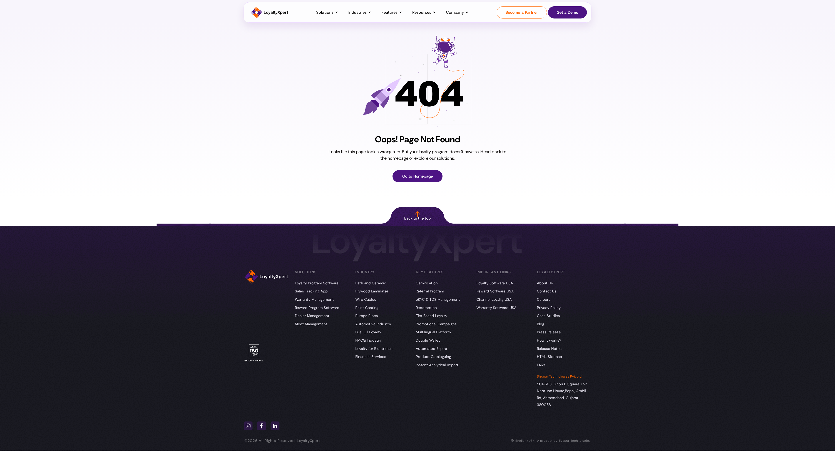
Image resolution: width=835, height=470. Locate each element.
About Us (545, 283)
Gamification (427, 283)
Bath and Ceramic (370, 283)
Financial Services (370, 356)
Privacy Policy (549, 307)
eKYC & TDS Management (438, 299)
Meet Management (311, 324)
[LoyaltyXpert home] (269, 12)
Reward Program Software (317, 307)
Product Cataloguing (433, 356)
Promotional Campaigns (436, 324)
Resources (422, 12)
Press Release (549, 332)
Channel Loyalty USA (494, 299)
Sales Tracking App (311, 291)
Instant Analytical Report (437, 365)
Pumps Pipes (366, 315)
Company (455, 12)
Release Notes (549, 348)
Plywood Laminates (372, 291)
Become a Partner (522, 12)
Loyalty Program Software (317, 283)
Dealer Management (312, 315)
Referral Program (430, 291)
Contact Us (546, 291)
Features (390, 12)
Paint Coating (366, 307)
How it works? (549, 340)
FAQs (541, 365)
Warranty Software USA (496, 307)
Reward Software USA (495, 291)
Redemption (426, 307)
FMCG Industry (368, 340)
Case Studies (548, 315)
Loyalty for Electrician (373, 348)
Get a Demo (567, 12)
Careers (543, 299)
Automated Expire (431, 348)
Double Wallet (428, 340)
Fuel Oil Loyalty (368, 332)
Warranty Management (314, 299)
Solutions (325, 12)
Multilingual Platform (433, 332)
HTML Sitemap (549, 356)
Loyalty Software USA (494, 283)
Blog (540, 324)
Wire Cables (365, 299)
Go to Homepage (417, 176)
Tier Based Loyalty (431, 315)
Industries (358, 12)
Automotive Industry (373, 324)
